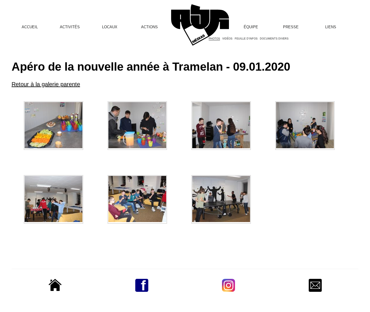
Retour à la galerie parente (46, 84)
